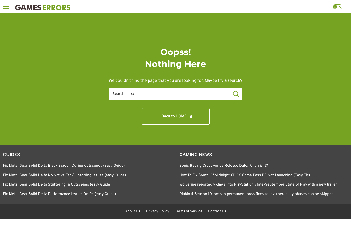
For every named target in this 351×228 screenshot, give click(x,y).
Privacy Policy (157, 211)
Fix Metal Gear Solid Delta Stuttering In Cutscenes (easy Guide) (57, 184)
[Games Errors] (42, 6)
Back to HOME (174, 116)
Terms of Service (188, 211)
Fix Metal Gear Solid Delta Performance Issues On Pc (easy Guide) (59, 194)
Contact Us (217, 211)
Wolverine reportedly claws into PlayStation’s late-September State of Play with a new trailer (258, 184)
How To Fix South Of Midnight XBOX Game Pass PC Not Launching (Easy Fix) (244, 175)
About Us (132, 211)
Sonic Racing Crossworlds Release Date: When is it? (223, 165)
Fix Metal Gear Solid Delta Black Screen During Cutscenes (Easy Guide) (64, 165)
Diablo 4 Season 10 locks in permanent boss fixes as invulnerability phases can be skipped (256, 194)
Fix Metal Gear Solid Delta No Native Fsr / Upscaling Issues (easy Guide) (64, 175)
